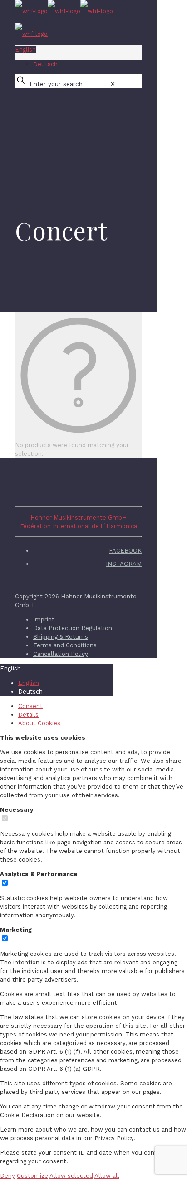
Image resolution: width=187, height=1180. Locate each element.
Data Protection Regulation (72, 628)
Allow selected (71, 1175)
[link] (112, 84)
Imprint (43, 619)
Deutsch (45, 64)
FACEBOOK (125, 550)
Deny (7, 1175)
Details (28, 714)
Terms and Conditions (65, 645)
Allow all (106, 1175)
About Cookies (39, 723)
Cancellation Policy (60, 653)
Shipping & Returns (60, 636)
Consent (30, 706)
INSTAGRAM (124, 563)
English (25, 49)
